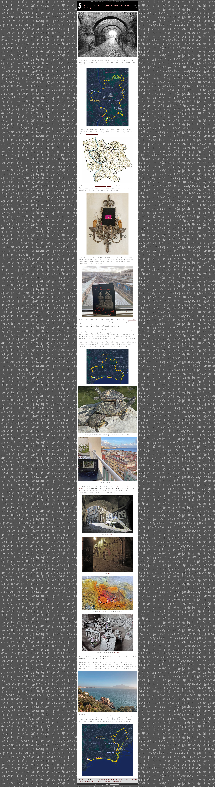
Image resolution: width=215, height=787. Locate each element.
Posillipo (132, 320)
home (92, 1)
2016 (126, 486)
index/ (95, 1)
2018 (131, 486)
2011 (116, 486)
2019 (80, 488)
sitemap (99, 1)
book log (104, 1)
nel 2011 (110, 534)
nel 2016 (101, 611)
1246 (82, 779)
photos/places (111, 1)
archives (122, 1)
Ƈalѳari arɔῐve (114, 784)
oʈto (107, 784)
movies (117, 1)
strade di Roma (92, 134)
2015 (121, 486)
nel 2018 (116, 652)
